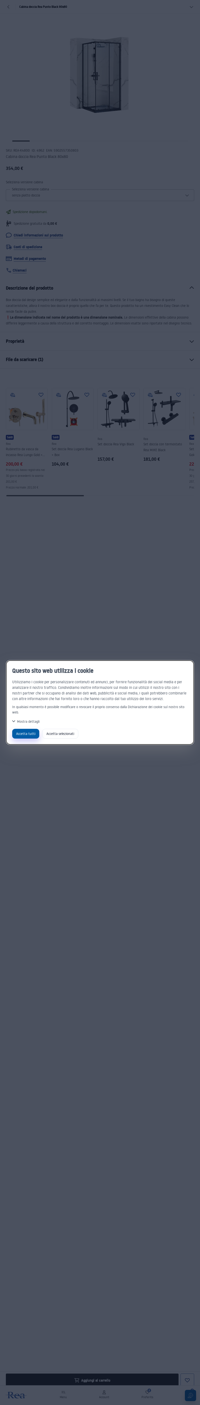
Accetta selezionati (60, 733)
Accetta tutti (25, 733)
